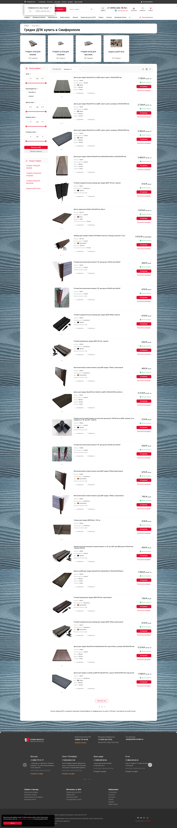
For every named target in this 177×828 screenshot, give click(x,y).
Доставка (57, 2)
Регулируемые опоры (74, 799)
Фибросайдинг (65, 17)
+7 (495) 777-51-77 (37, 760)
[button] (150, 765)
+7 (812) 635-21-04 (68, 760)
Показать (34, 147)
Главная (26, 25)
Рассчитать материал (144, 90)
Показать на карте (37, 774)
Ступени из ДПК (72, 797)
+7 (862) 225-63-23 (131, 760)
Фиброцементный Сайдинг (33, 797)
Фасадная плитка (120, 17)
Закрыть (173, 826)
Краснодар (98, 756)
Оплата (64, 2)
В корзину (143, 86)
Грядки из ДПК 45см (33, 188)
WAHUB (148, 821)
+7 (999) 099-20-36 (100, 760)
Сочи (127, 756)
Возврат (70, 2)
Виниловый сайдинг (31, 792)
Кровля (75, 17)
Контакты (50, 2)
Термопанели (52, 17)
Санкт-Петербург (69, 756)
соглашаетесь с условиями (25, 819)
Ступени (109, 17)
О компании (42, 2)
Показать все (101, 701)
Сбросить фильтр (36, 151)
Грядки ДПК (70, 795)
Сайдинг (27, 17)
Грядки (101, 17)
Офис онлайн (78, 2)
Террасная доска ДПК (88, 17)
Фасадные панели (39, 17)
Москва (34, 756)
